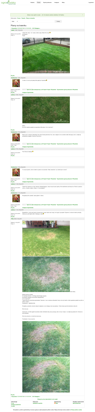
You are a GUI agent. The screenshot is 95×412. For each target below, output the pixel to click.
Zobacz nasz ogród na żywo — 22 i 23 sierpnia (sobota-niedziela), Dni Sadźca (45, 15)
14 (30, 28)
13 (29, 28)
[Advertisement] (47, 9)
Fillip (12, 218)
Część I (49, 89)
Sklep (63, 2)
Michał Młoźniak (77, 403)
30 (32, 28)
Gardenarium (14, 77)
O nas (12, 403)
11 (26, 28)
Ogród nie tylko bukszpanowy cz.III (35, 89)
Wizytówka (53, 89)
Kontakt (13, 406)
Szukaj (58, 21)
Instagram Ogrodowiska (27, 92)
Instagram (56, 2)
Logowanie (91, 2)
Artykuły (32, 2)
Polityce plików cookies (76, 409)
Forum (38, 2)
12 (27, 28)
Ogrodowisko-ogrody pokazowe (64, 89)
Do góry (12, 75)
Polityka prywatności (16, 404)
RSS (57, 403)
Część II (45, 89)
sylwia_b (13, 94)
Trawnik (23, 18)
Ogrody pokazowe (47, 2)
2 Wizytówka (75, 89)
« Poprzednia (14, 28)
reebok (12, 30)
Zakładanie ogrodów (37, 403)
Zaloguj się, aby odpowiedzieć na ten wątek (47, 399)
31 (34, 28)
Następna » (37, 28)
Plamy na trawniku (30, 18)
